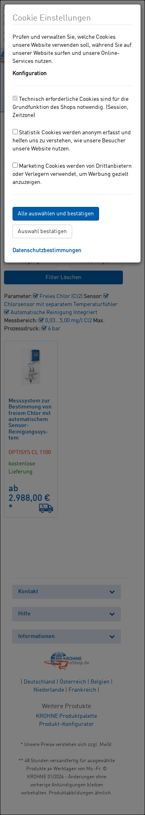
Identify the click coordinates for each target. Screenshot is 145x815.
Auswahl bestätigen (42, 231)
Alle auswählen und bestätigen (56, 214)
